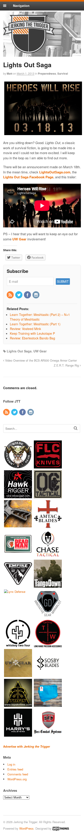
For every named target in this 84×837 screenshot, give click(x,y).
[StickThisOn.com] (18, 555)
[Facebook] (28, 295)
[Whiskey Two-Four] (18, 645)
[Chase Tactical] (48, 555)
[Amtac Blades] (48, 526)
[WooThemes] (60, 828)
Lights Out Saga (19, 351)
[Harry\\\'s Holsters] (18, 734)
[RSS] (10, 295)
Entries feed (15, 769)
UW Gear (40, 351)
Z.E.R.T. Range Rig (67, 365)
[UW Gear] (18, 675)
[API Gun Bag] (48, 704)
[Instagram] (36, 295)
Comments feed (17, 774)
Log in (11, 764)
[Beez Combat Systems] (48, 734)
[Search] (76, 428)
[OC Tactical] (48, 496)
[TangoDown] (48, 585)
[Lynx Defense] (14, 591)
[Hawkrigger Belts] (18, 496)
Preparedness (47, 73)
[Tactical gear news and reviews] (29, 51)
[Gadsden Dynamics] (48, 615)
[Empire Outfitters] (18, 585)
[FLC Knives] (48, 466)
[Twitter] (19, 295)
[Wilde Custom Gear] (18, 466)
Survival (62, 73)
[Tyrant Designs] (18, 526)
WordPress (26, 828)
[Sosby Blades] (48, 675)
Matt (9, 73)
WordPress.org (17, 779)
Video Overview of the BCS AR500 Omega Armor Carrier (40, 360)
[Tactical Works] (48, 645)
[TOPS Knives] (18, 704)
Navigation (21, 5)
